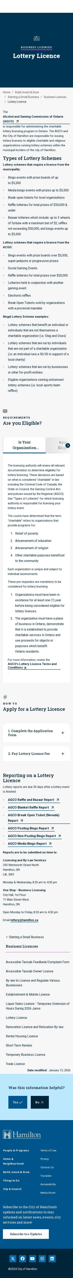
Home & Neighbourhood (13, 1161)
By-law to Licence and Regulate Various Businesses (33, 983)
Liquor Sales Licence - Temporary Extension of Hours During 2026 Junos (37, 1006)
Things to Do (11, 1180)
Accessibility (48, 1184)
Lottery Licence (16, 1018)
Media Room (48, 1192)
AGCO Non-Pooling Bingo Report (32, 836)
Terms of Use (48, 1150)
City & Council (12, 1189)
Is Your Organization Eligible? (24, 445)
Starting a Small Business (23, 97)
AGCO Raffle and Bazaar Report (31, 800)
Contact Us (47, 1167)
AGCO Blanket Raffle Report (28, 807)
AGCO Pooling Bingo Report (28, 828)
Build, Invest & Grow (27, 92)
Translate (46, 1175)
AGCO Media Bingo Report (27, 844)
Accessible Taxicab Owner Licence (29, 971)
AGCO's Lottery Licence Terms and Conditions (32, 665)
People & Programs (16, 1150)
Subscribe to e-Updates (26, 1234)
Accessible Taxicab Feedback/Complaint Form (37, 962)
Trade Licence (15, 1064)
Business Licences (55, 97)
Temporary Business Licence (25, 1055)
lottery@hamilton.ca (24, 920)
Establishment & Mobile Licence (28, 994)
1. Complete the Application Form (30, 733)
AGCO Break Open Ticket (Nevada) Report (33, 817)
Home (6, 92)
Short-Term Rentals (19, 1045)
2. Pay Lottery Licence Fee (29, 753)
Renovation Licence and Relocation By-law (34, 1027)
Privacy (44, 1158)
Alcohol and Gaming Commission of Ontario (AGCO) (33, 119)
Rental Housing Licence (22, 1036)
